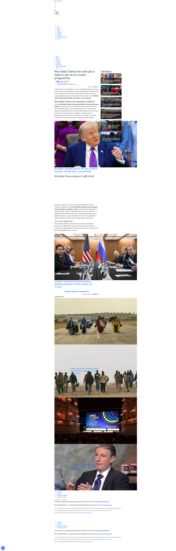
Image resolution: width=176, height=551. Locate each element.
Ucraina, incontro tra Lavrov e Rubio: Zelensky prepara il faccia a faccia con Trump (73, 284)
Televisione (64, 82)
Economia (59, 35)
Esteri (58, 30)
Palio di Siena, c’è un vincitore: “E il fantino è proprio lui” (111, 81)
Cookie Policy (63, 499)
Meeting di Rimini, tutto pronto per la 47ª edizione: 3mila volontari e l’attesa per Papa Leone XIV (84, 420)
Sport (58, 38)
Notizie (103, 79)
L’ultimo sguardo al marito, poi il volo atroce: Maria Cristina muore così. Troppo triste (111, 140)
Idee (58, 26)
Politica (59, 28)
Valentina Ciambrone (63, 81)
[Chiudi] (56, 13)
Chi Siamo (59, 492)
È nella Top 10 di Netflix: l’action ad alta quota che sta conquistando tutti (84, 321)
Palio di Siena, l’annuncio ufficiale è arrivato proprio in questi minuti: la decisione (111, 116)
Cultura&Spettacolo (62, 37)
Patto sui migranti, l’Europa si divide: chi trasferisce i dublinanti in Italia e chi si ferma (85, 370)
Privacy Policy (57, 499)
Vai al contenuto (58, 1)
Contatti (59, 493)
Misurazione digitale (62, 495)
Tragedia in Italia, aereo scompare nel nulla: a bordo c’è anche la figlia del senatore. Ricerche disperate (111, 127)
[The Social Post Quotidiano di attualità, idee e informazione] (94, 20)
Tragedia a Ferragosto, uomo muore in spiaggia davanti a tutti (111, 93)
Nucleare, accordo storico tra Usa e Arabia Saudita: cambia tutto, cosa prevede (75, 170)
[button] (2, 548)
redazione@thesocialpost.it (86, 512)
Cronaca (59, 32)
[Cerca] (54, 10)
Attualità (59, 33)
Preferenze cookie (61, 497)
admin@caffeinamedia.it (106, 505)
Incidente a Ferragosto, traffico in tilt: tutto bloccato (111, 105)
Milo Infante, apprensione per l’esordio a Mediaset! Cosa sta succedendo (82, 467)
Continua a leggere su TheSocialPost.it (76, 291)
